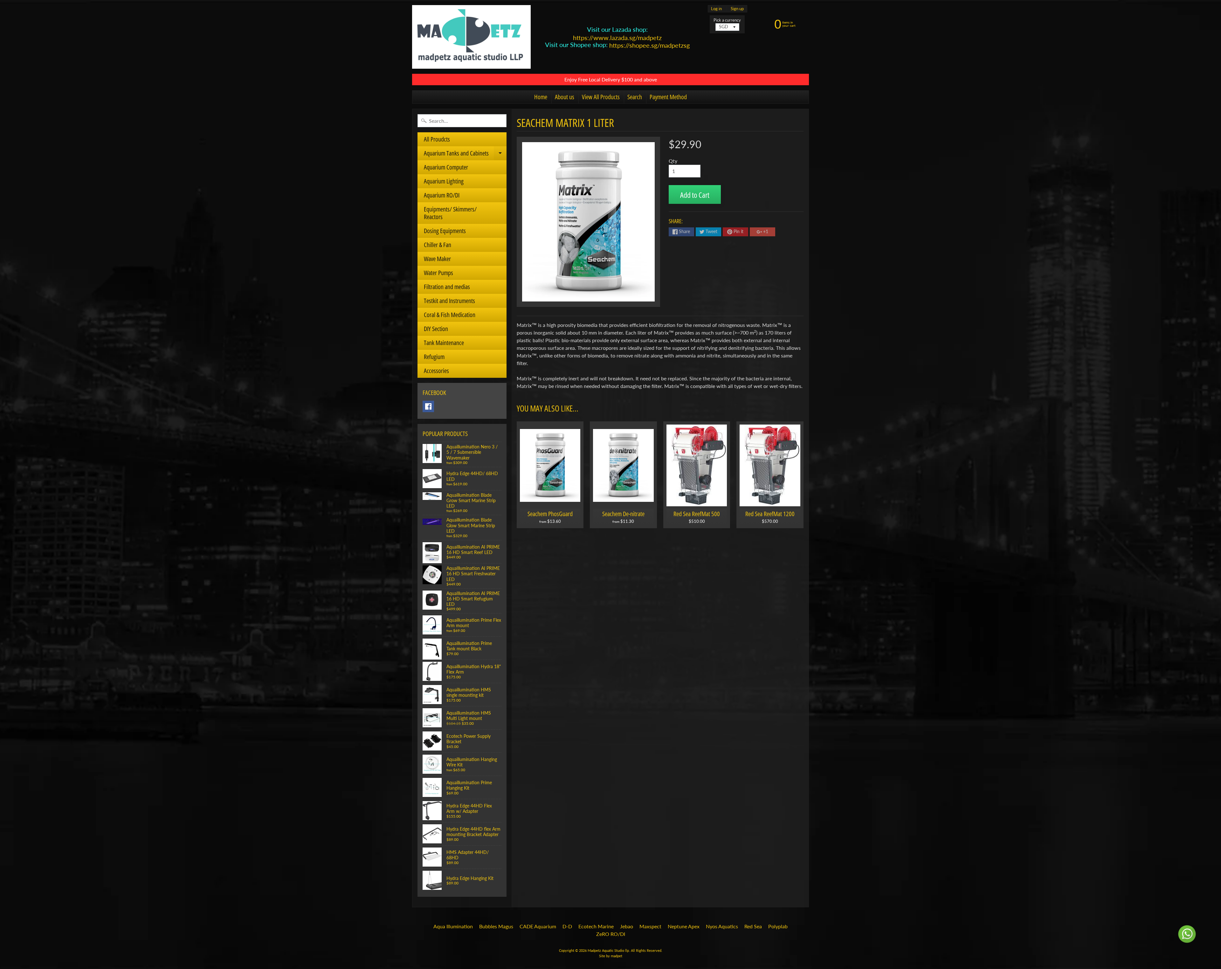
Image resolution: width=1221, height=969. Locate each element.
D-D (567, 926)
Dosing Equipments (445, 230)
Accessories (436, 370)
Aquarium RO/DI (441, 195)
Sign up (737, 9)
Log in (716, 9)
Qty (673, 161)
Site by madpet (610, 956)
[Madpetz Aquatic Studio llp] (471, 37)
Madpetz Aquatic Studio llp (608, 950)
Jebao (626, 926)
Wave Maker (437, 258)
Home (540, 97)
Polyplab (778, 926)
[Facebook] (428, 406)
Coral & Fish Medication (449, 314)
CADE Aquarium (538, 926)
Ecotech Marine (596, 926)
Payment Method (668, 97)
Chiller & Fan (437, 244)
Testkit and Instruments (449, 300)
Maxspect (650, 926)
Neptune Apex (684, 926)
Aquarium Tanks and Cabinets (465, 154)
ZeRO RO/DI (610, 934)
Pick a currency (727, 20)
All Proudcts (437, 139)
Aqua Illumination (453, 926)
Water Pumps (438, 272)
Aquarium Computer (446, 167)
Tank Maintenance (444, 342)
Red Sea (753, 926)
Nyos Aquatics (722, 926)
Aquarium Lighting (444, 181)
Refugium (434, 356)
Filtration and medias (447, 286)
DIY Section (436, 328)
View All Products (601, 97)
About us (564, 97)
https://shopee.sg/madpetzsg (649, 45)
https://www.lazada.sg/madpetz (617, 37)
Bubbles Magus (496, 926)
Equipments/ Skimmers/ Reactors (450, 213)
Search (634, 97)
